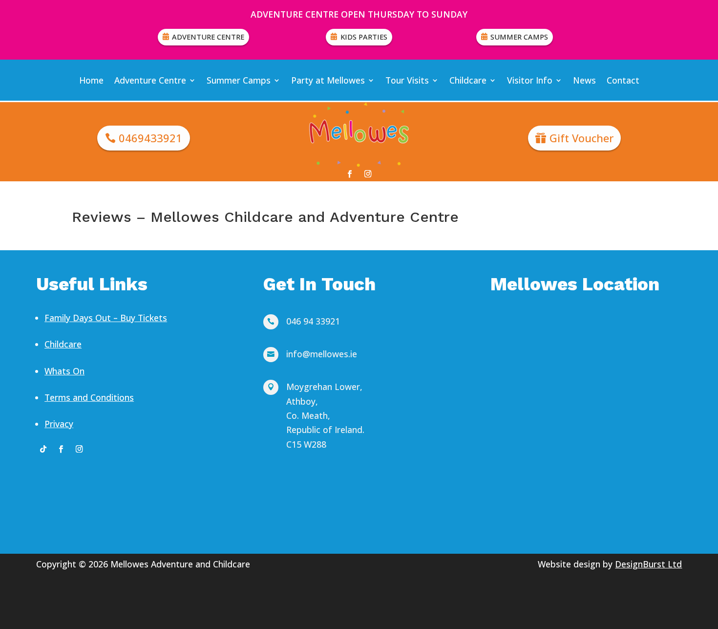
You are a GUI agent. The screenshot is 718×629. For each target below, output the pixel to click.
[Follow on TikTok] (43, 449)
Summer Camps (519, 37)
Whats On (64, 371)
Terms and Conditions (89, 397)
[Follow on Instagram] (368, 174)
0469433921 (150, 137)
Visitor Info (529, 80)
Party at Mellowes (328, 80)
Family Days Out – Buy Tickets (105, 318)
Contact (623, 80)
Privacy (58, 424)
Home (91, 80)
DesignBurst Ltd (648, 564)
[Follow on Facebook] (350, 174)
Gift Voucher (581, 137)
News (584, 80)
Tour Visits (407, 80)
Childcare (467, 80)
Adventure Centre (208, 37)
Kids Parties (363, 37)
